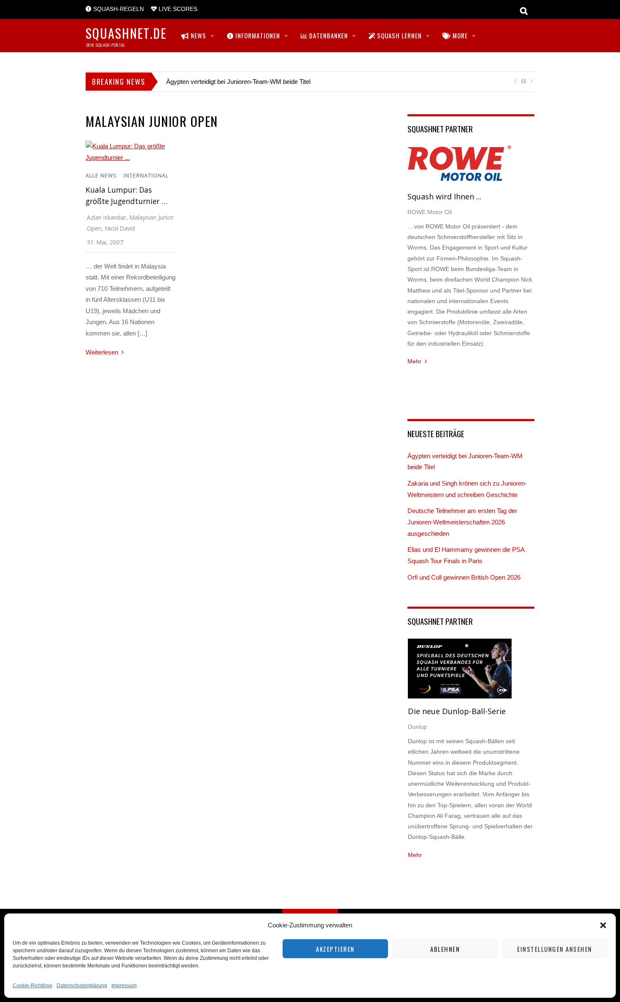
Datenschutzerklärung (82, 986)
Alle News (101, 175)
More (459, 35)
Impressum (124, 986)
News (197, 35)
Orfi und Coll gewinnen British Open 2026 (463, 577)
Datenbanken (327, 35)
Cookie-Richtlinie (32, 986)
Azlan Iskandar (106, 217)
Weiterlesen (102, 352)
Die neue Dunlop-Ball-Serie (457, 711)
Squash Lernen (398, 35)
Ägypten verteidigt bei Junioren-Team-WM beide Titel (238, 81)
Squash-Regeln (118, 9)
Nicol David (120, 228)
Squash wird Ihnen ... (444, 196)
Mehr (414, 361)
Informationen (257, 35)
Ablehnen (445, 949)
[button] (603, 925)
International (146, 175)
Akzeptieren (335, 949)
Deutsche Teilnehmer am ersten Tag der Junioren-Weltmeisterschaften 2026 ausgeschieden (462, 522)
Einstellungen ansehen (554, 949)
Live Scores (177, 9)
